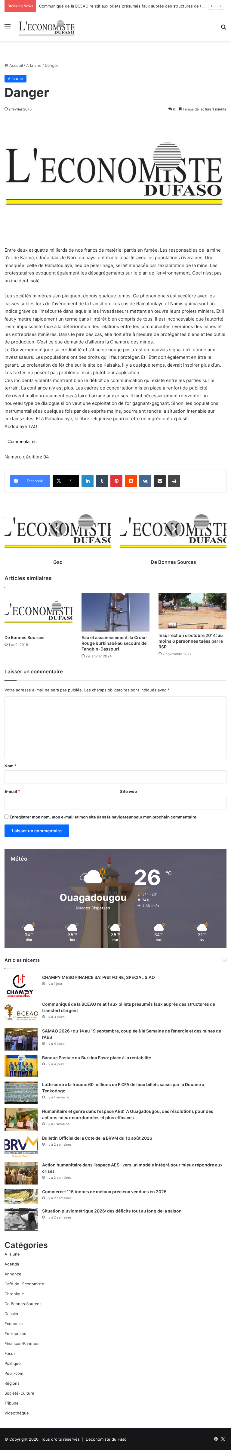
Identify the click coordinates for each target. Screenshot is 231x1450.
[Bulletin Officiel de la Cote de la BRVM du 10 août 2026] (21, 1146)
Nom (11, 765)
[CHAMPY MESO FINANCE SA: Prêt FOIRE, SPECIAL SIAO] (21, 985)
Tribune (12, 1403)
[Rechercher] (223, 29)
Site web (128, 791)
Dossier (12, 1313)
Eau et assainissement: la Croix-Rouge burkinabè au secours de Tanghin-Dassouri (114, 643)
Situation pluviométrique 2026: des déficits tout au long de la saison (112, 1210)
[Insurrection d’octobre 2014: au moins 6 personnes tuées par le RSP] (192, 611)
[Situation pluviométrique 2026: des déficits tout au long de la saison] (21, 1219)
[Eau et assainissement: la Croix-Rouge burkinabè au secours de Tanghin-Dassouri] (115, 612)
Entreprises (15, 1333)
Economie (14, 1323)
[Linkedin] (88, 481)
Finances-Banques (22, 1343)
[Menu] (8, 29)
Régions (12, 1383)
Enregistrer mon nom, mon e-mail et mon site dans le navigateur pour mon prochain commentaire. (104, 817)
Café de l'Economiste (24, 1283)
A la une (34, 65)
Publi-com (14, 1373)
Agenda (12, 1264)
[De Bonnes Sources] (38, 612)
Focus (10, 1353)
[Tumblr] (102, 481)
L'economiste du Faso (106, 1439)
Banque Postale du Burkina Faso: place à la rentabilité (96, 1057)
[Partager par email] (160, 481)
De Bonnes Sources (25, 637)
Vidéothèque (17, 1413)
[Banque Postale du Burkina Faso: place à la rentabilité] (21, 1066)
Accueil (15, 65)
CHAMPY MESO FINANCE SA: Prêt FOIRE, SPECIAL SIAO (98, 977)
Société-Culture (19, 1393)
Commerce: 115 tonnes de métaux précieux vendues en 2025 (104, 1191)
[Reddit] (131, 481)
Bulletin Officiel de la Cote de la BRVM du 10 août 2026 (97, 1138)
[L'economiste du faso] (46, 27)
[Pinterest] (116, 481)
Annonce (13, 1273)
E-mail (12, 791)
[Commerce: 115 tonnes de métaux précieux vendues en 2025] (21, 1196)
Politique (13, 1363)
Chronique (14, 1293)
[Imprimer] (174, 481)
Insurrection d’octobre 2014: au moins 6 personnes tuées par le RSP (191, 641)
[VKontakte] (145, 481)
